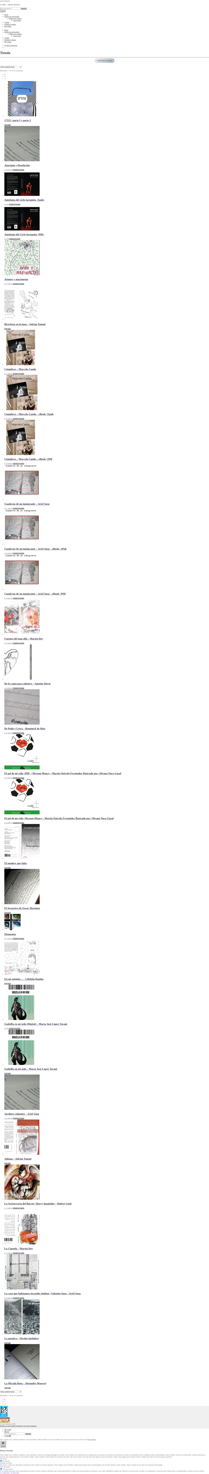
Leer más (7, 125)
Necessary (6, 1461)
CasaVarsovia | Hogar (104, 60)
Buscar (23, 8)
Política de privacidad (11, 17)
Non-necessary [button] (5, 1467)
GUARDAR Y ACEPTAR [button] (9, 1473)
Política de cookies (15, 18)
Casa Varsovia (5, 1)
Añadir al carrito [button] (18, 170)
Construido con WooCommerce (26, 1426)
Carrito (6, 22)
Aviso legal (17, 20)
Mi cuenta (7, 26)
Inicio (6, 15)
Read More (92, 1439)
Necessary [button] (3, 1459)
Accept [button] (85, 1439)
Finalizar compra (10, 24)
